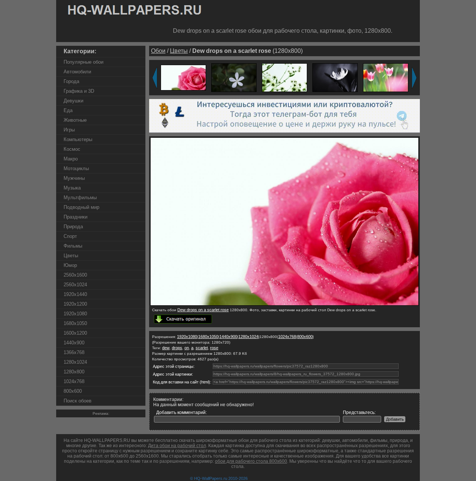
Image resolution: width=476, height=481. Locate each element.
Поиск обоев (77, 401)
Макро (71, 159)
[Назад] (154, 78)
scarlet (202, 347)
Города (71, 81)
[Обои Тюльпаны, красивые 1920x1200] (385, 77)
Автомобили (77, 71)
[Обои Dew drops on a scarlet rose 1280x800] (284, 304)
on (186, 347)
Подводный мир (81, 207)
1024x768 (74, 381)
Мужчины (74, 178)
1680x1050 (75, 323)
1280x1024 (75, 362)
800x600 (73, 391)
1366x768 (74, 352)
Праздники (75, 217)
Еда (68, 110)
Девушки (73, 100)
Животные (75, 120)
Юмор (70, 265)
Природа (73, 226)
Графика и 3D (79, 91)
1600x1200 (75, 333)
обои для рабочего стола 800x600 (251, 461)
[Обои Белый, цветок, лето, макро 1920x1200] (234, 77)
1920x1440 (75, 294)
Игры (69, 130)
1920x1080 (75, 313)
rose (214, 347)
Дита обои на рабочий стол (177, 445)
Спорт (70, 236)
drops (177, 347)
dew (166, 347)
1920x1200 (75, 304)
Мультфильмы (80, 197)
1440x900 (74, 342)
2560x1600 (75, 275)
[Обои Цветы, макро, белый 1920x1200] (335, 77)
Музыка (72, 188)
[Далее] (414, 78)
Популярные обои (83, 62)
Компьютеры (78, 139)
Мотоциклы (76, 168)
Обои (158, 51)
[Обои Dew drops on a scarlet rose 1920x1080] (183, 77)
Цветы (71, 255)
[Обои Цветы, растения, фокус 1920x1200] (284, 77)
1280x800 (74, 372)
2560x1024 (75, 284)
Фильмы (73, 246)
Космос (72, 149)
